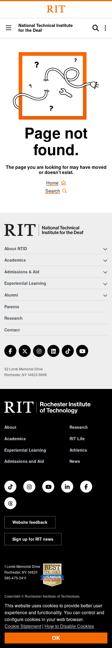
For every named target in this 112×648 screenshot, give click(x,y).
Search (52, 190)
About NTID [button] (15, 248)
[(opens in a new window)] (10, 351)
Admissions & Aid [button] (21, 271)
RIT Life (77, 438)
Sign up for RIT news (32, 539)
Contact (12, 330)
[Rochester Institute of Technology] (56, 9)
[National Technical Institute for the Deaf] (43, 230)
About (10, 427)
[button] (8, 28)
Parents (11, 306)
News (74, 461)
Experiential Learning (25, 450)
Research (13, 318)
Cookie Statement (23, 626)
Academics (15, 438)
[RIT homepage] (47, 407)
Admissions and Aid (24, 461)
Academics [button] (15, 260)
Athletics (78, 450)
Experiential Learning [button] (25, 283)
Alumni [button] (11, 295)
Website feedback (29, 522)
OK (56, 638)
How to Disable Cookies (69, 626)
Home (52, 182)
